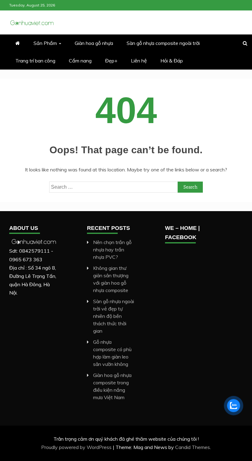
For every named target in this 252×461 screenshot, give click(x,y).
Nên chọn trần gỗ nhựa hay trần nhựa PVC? (112, 249)
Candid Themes (192, 447)
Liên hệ (139, 61)
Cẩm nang (80, 61)
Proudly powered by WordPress (77, 447)
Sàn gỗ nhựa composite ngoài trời (163, 43)
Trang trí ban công (35, 61)
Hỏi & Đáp (171, 61)
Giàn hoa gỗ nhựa (94, 43)
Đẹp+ (111, 61)
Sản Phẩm (45, 43)
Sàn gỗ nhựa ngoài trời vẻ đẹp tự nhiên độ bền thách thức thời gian (113, 316)
